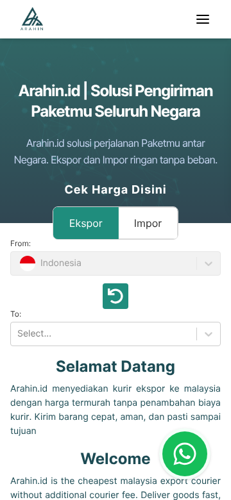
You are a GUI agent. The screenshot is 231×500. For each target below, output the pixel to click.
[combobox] (18, 334)
